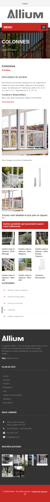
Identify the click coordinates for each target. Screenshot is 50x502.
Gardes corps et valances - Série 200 (24, 277)
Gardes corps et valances (17, 290)
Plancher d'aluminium (16, 297)
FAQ (5, 391)
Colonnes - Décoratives (40, 276)
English (25, 4)
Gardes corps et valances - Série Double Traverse (41, 252)
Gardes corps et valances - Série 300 (8, 277)
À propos (6, 380)
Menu (8, 27)
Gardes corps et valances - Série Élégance (24, 251)
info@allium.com (13, 437)
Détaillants (7, 399)
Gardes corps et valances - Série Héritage (8, 251)
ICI (3, 218)
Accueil (4, 50)
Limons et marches (15, 303)
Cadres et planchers (15, 316)
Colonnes (11, 310)
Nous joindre (8, 403)
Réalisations (8, 387)
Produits (6, 384)
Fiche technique (8, 102)
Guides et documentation (12, 395)
